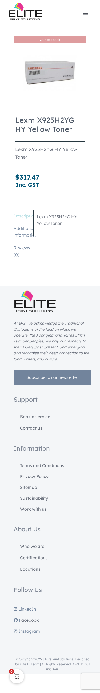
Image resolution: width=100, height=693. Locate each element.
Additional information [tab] (22, 232)
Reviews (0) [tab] (22, 251)
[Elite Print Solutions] (25, 4)
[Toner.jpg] (50, 72)
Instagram (28, 631)
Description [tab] (22, 216)
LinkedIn (26, 609)
